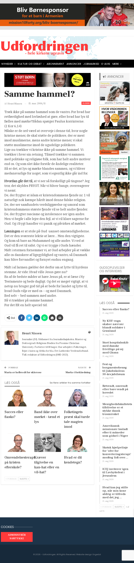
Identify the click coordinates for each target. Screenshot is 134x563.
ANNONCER (73, 64)
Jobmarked (91, 64)
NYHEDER (7, 64)
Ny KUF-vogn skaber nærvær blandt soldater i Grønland (113, 326)
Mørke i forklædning (78, 372)
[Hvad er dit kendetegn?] (77, 442)
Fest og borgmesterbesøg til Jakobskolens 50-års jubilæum (114, 369)
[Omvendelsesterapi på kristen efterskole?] (18, 442)
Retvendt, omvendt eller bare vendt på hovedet (115, 389)
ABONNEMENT (55, 64)
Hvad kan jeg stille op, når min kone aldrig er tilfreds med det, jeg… (115, 492)
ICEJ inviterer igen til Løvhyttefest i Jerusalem (115, 472)
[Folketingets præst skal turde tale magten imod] (77, 397)
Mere (116, 64)
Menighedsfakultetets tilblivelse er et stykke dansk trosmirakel (117, 409)
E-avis (106, 64)
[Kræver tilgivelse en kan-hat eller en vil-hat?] (47, 442)
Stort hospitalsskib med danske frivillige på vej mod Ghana (115, 347)
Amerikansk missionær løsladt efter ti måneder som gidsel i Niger (115, 431)
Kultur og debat (30, 64)
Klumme (86, 103)
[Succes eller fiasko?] (18, 397)
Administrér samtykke (17, 536)
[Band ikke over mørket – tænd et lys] (47, 397)
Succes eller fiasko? (115, 309)
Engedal (97, 554)
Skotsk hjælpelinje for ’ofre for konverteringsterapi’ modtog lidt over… (116, 452)
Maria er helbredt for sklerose (23, 372)
